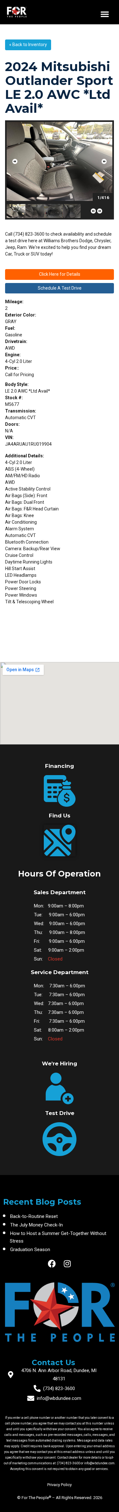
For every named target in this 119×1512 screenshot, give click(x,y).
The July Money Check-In (36, 1225)
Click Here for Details (59, 274)
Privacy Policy (59, 1484)
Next (104, 161)
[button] (104, 14)
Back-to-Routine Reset (34, 1216)
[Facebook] (52, 1264)
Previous (15, 161)
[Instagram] (67, 1264)
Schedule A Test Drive (60, 288)
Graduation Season (30, 1249)
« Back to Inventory (28, 44)
